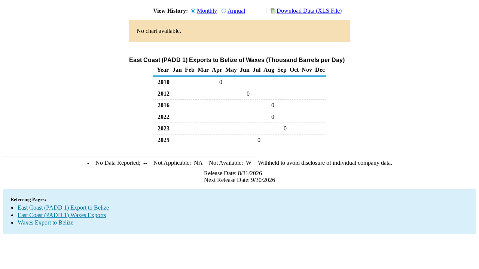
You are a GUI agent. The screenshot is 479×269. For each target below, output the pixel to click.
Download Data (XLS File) (309, 10)
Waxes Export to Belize (45, 222)
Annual (236, 10)
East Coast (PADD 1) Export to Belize (63, 207)
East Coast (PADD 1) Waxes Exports (62, 215)
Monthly (207, 10)
